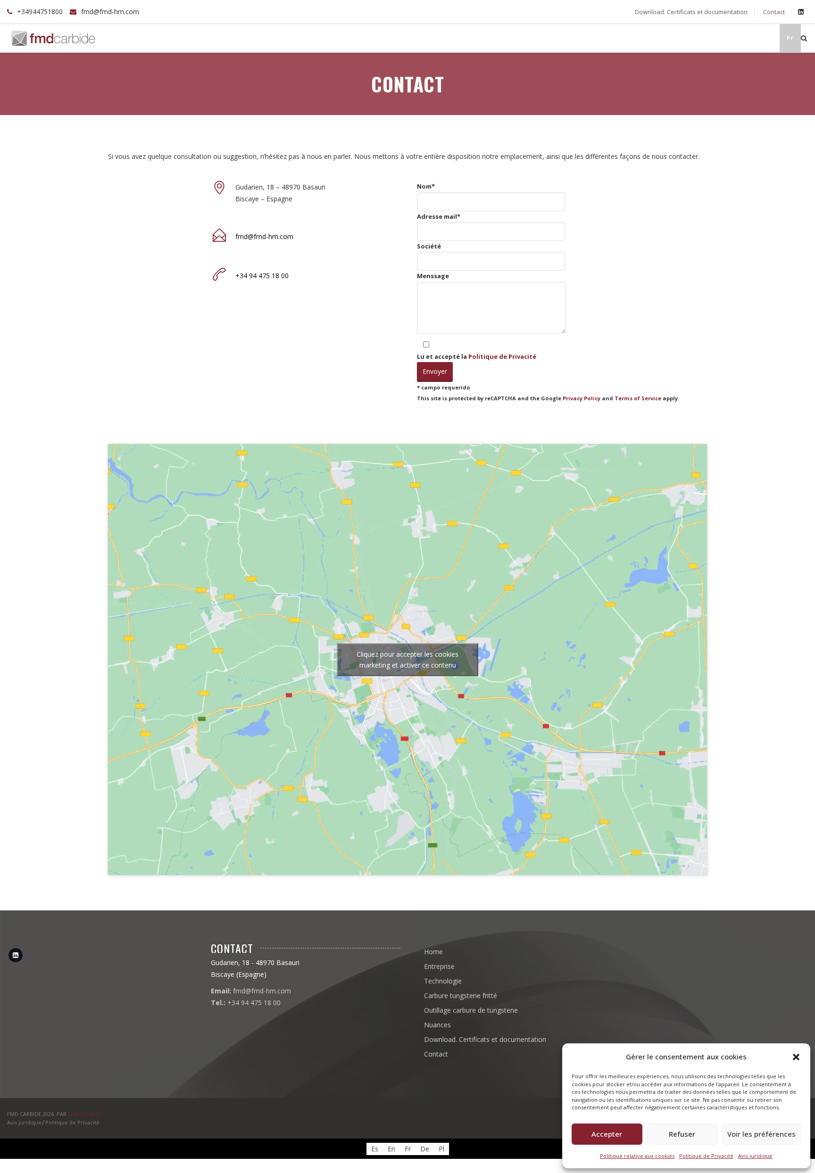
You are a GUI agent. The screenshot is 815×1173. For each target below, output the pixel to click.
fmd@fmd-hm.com (110, 11)
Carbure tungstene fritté (561, 38)
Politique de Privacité (706, 1155)
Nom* (426, 186)
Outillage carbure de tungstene (674, 38)
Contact (773, 12)
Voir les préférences (761, 1134)
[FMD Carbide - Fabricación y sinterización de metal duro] (53, 38)
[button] (796, 1057)
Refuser (682, 1134)
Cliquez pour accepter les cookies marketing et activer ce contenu (407, 659)
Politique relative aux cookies (637, 1155)
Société (429, 246)
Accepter (606, 1134)
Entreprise (428, 38)
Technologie (482, 38)
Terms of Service (638, 398)
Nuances (758, 38)
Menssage (433, 276)
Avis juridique (755, 1155)
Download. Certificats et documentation (690, 12)
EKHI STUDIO (84, 1113)
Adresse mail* (438, 216)
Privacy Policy (581, 398)
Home (385, 38)
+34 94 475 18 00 (262, 275)
